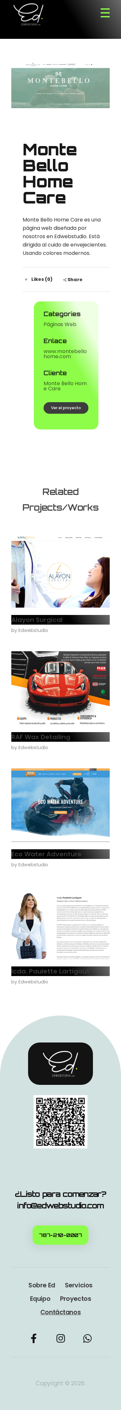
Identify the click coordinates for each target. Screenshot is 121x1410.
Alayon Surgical (37, 619)
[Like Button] (26, 279)
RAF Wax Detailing (40, 736)
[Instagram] (61, 1338)
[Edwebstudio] (31, 14)
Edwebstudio (33, 630)
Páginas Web (60, 324)
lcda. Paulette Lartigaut (50, 971)
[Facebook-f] (34, 1338)
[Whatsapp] (87, 1338)
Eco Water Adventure (46, 854)
